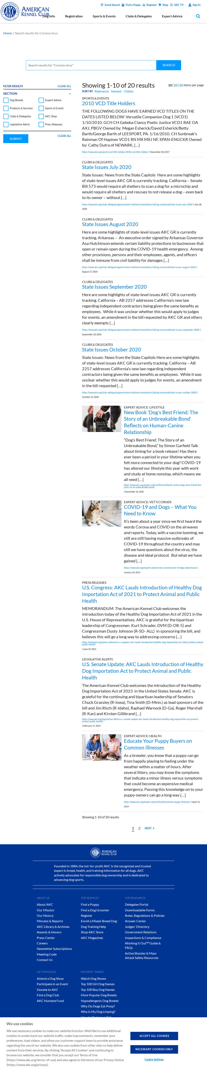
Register (152, 4)
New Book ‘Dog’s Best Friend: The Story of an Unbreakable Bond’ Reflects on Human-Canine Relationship (161, 422)
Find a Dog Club (48, 995)
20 (175, 85)
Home (7, 33)
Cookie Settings (154, 1059)
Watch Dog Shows (93, 978)
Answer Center (135, 921)
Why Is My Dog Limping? (98, 1011)
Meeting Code (47, 954)
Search (169, 65)
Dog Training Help (93, 926)
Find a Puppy (133, 4)
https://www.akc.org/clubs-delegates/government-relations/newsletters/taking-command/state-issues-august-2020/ (139, 267)
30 (181, 85)
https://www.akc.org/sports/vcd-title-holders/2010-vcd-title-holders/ (115, 152)
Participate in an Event (52, 984)
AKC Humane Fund (50, 1001)
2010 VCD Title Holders (108, 103)
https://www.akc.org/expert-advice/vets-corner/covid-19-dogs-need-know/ (160, 568)
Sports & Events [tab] (104, 16)
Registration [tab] (74, 16)
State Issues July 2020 (106, 167)
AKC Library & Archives (53, 926)
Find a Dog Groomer (95, 910)
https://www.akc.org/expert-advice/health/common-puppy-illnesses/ (157, 802)
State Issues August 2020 (110, 224)
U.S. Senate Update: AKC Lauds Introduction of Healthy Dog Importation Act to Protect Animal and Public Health (142, 670)
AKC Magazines (92, 938)
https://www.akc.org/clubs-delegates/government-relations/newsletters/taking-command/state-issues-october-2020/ (139, 392)
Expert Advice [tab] (172, 16)
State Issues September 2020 (114, 287)
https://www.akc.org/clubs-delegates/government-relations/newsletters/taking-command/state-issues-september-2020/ (141, 330)
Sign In (197, 4)
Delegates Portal (136, 904)
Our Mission (45, 910)
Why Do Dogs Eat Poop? (98, 1006)
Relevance (102, 91)
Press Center (46, 938)
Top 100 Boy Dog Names (98, 989)
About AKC (45, 904)
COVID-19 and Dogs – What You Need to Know (160, 510)
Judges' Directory (137, 926)
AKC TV (179, 4)
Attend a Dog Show (50, 978)
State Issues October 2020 (111, 349)
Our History (45, 915)
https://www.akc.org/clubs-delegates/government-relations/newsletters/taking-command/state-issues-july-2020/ (137, 204)
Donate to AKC (47, 989)
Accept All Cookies (154, 1035)
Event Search (112, 4)
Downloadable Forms (140, 910)
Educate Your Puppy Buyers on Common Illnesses (158, 744)
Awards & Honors (49, 932)
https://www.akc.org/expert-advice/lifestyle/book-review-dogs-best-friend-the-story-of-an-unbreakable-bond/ (163, 486)
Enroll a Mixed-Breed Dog (99, 921)
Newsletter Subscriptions (54, 948)
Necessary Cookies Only (154, 1049)
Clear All (64, 86)
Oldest (128, 91)
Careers (42, 943)
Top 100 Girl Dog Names (98, 984)
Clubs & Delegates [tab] (139, 16)
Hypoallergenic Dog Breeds (100, 1001)
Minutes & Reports (50, 921)
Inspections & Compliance (143, 938)
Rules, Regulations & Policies (145, 915)
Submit (16, 138)
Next (148, 828)
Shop (165, 4)
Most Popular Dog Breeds (99, 995)
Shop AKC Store (92, 932)
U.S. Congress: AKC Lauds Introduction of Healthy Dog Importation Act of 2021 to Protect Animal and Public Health (142, 594)
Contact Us (45, 960)
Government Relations (140, 932)
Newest (116, 91)
